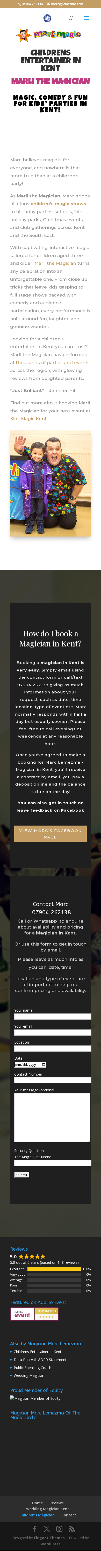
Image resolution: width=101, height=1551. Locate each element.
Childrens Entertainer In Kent (37, 1351)
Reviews (56, 1502)
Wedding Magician (29, 1375)
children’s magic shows (58, 203)
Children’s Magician (37, 1515)
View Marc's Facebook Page (50, 834)
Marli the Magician (55, 263)
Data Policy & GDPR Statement (40, 1359)
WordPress (50, 1543)
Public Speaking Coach (32, 1367)
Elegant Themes (49, 1537)
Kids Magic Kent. (29, 418)
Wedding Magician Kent (47, 1508)
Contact (68, 1515)
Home (37, 1502)
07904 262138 (50, 912)
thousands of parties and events (53, 362)
